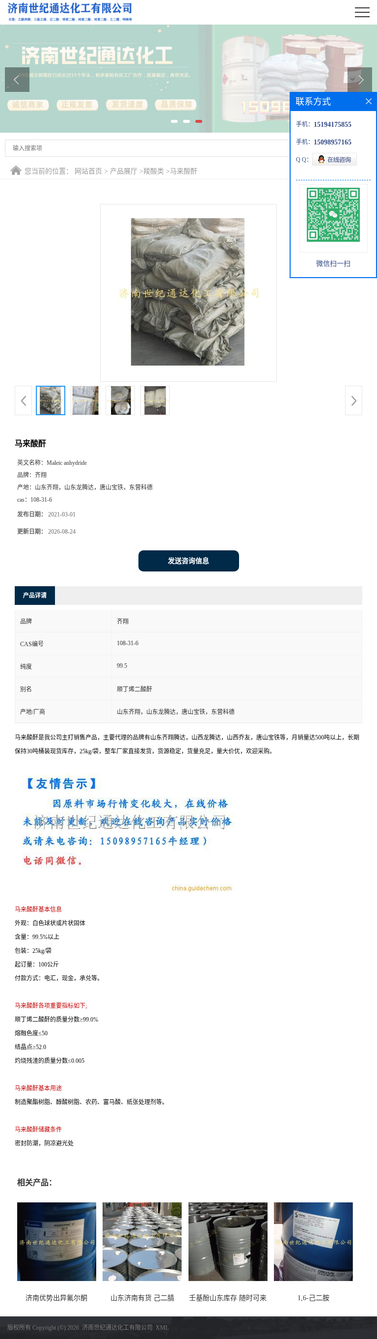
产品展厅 (123, 171)
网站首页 (88, 171)
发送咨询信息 (188, 561)
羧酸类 (153, 171)
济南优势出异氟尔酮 (56, 1298)
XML (162, 1327)
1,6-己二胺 (313, 1298)
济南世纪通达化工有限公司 (117, 1327)
